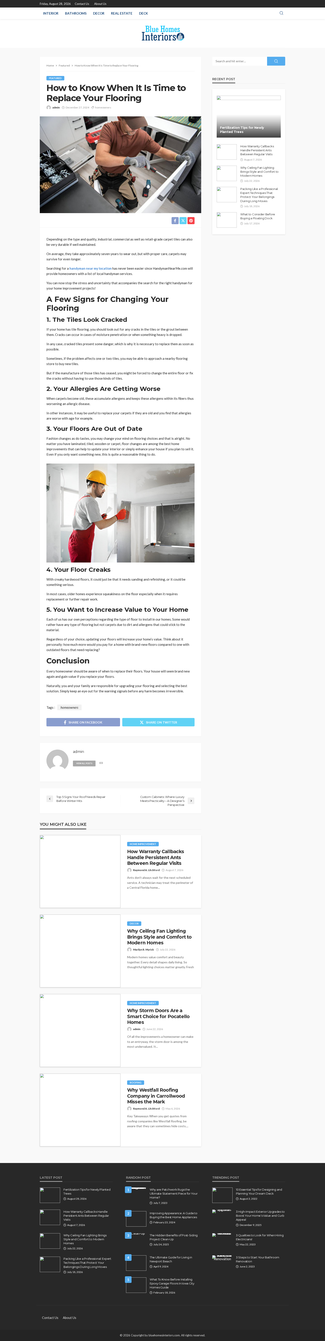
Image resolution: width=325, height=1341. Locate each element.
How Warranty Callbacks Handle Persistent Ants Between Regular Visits (155, 857)
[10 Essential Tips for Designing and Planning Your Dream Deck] (222, 1195)
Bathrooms (75, 13)
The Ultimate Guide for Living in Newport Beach (171, 1259)
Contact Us (82, 4)
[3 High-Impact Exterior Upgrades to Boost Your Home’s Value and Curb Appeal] (222, 1211)
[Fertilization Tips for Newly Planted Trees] (249, 117)
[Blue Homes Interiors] (162, 33)
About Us (100, 4)
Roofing (135, 1082)
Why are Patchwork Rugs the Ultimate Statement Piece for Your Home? (173, 1193)
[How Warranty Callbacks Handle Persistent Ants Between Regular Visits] (80, 871)
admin (56, 107)
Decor (98, 13)
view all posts (84, 763)
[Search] (281, 13)
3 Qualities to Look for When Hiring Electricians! (260, 1237)
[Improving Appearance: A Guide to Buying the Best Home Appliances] (136, 1219)
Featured (55, 78)
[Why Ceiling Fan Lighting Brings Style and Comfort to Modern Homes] (80, 951)
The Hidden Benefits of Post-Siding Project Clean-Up (174, 1237)
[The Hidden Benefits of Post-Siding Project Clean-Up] (136, 1235)
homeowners (103, 107)
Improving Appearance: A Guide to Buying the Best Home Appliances (173, 1215)
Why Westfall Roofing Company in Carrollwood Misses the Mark (156, 1095)
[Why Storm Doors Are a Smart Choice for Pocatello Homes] (80, 1030)
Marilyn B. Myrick (143, 949)
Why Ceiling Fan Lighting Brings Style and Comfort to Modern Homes (159, 936)
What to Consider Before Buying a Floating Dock (257, 216)
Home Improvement (143, 844)
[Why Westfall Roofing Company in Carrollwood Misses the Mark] (80, 1110)
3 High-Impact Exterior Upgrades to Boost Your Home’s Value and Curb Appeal (260, 1215)
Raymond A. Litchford (146, 870)
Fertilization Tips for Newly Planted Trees (242, 130)
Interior (50, 13)
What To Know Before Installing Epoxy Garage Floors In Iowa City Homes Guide (172, 1283)
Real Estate (121, 13)
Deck (143, 13)
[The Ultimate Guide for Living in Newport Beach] (136, 1263)
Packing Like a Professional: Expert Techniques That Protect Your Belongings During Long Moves (259, 195)
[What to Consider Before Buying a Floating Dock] (227, 220)
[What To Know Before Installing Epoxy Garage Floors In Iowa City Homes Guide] (136, 1285)
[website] (101, 763)
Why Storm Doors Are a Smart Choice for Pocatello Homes (158, 1016)
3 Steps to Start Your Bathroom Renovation (257, 1259)
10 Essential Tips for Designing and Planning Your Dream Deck (259, 1191)
